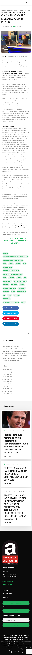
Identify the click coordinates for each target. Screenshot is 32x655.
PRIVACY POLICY (7, 585)
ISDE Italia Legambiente (20, 281)
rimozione (17, 295)
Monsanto (6, 291)
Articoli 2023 (5, 386)
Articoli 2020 (5, 379)
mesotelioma (22, 288)
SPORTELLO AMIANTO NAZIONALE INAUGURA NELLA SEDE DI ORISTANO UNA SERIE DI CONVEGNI (16, 474)
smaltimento (6, 298)
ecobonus (11, 277)
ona (4, 295)
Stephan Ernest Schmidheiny (11, 302)
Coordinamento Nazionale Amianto (13, 274)
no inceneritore (21, 291)
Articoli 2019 (5, 376)
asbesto (5, 253)
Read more (7, 456)
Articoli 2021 (5, 381)
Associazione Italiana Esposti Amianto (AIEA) (15, 256)
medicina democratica (9, 288)
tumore (23, 302)
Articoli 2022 (5, 384)
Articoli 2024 (5, 388)
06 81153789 (5, 571)
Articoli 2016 (18, 26)
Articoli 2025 (5, 391)
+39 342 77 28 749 (7, 594)
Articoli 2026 (5, 393)
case (24, 263)
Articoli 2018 (5, 374)
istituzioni (6, 284)
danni (4, 277)
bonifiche (18, 263)
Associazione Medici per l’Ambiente (13, 260)
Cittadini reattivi (7, 267)
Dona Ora (16, 610)
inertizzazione (7, 281)
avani (4, 263)
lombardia (14, 284)
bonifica (11, 263)
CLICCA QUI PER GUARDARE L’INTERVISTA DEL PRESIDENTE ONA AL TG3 (16, 241)
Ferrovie (19, 277)
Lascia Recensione (16, 603)
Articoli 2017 (5, 372)
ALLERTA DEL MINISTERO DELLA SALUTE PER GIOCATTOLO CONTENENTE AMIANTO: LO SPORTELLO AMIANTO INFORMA (14, 358)
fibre (25, 277)
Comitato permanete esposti (11, 270)
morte (13, 291)
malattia (22, 284)
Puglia (9, 295)
